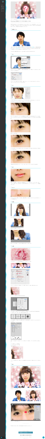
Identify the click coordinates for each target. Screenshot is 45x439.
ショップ (3, 9)
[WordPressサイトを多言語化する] (26, 432)
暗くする (3, 437)
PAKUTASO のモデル (18, 48)
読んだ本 (3, 6)
